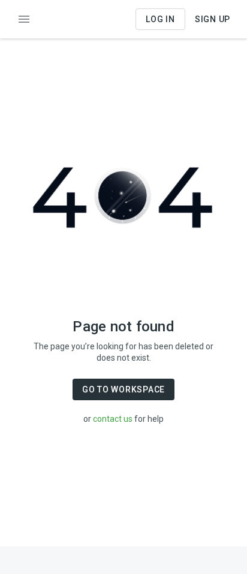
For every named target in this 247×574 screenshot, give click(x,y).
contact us (112, 419)
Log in (160, 19)
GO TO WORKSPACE (123, 389)
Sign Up (212, 19)
